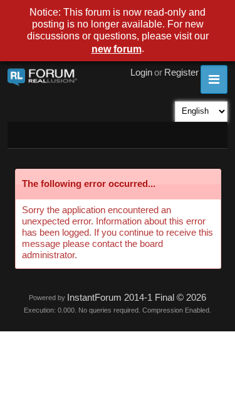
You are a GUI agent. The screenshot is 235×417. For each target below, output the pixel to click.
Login (141, 73)
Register (181, 73)
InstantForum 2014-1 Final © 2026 (136, 298)
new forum (116, 49)
